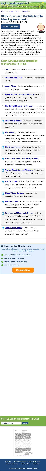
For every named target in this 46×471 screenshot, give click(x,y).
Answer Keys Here (10, 26)
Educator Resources (12, 464)
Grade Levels (14, 11)
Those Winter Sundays (14, 193)
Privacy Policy (25, 464)
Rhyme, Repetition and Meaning (19, 170)
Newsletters (36, 464)
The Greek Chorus (12, 147)
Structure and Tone (13, 77)
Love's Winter (11, 86)
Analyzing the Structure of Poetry (19, 94)
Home (3, 11)
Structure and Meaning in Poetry (19, 213)
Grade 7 (25, 11)
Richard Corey (11, 181)
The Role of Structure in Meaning (19, 106)
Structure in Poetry (13, 120)
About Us (8, 461)
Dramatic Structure (13, 227)
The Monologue (11, 201)
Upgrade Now (23, 270)
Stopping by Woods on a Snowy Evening (22, 158)
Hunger (8, 69)
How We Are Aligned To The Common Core (27, 461)
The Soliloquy (10, 132)
